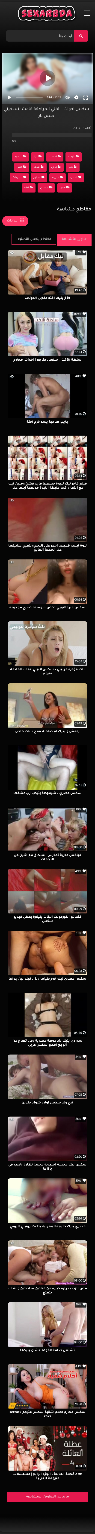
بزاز (35, 157)
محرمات (17, 177)
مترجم (55, 177)
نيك (26, 188)
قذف (37, 167)
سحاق (18, 157)
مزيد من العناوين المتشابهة (47, 1497)
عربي (54, 167)
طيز (70, 167)
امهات (53, 157)
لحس (73, 177)
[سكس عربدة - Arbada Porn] (47, 14)
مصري (44, 188)
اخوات (71, 157)
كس (19, 167)
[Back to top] (80, 1520)
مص (62, 188)
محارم (36, 177)
